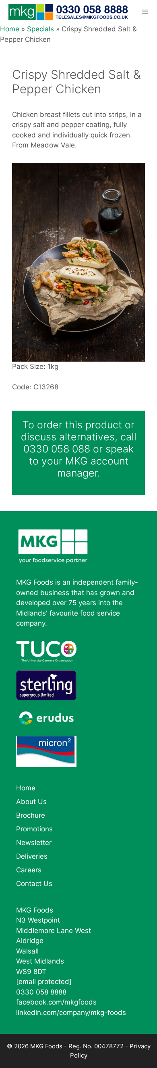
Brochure (30, 815)
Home (9, 29)
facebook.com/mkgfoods (56, 1002)
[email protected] (44, 982)
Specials (40, 29)
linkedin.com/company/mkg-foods (71, 1013)
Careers (28, 870)
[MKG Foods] (69, 12)
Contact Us (34, 884)
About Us (31, 802)
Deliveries (32, 856)
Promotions (34, 829)
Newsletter (34, 843)
